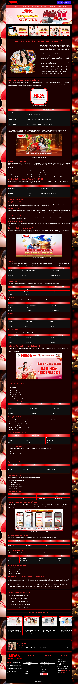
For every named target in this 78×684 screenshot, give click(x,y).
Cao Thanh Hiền (21, 643)
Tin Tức (64, 6)
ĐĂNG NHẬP (67, 2)
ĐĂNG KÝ (60, 2)
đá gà (38, 6)
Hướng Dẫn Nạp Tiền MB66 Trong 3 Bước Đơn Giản (49, 627)
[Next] (71, 626)
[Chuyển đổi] (9, 596)
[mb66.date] (12, 2)
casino (16, 6)
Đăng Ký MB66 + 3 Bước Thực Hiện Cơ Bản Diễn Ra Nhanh (14, 627)
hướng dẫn (52, 6)
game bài (29, 6)
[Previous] (7, 626)
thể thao (34, 6)
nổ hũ (20, 6)
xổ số (42, 6)
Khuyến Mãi (59, 6)
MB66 (13, 6)
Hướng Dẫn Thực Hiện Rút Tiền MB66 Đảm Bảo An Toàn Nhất (67, 627)
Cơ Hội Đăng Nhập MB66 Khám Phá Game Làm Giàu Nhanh (31, 627)
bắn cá (24, 6)
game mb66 (46, 6)
